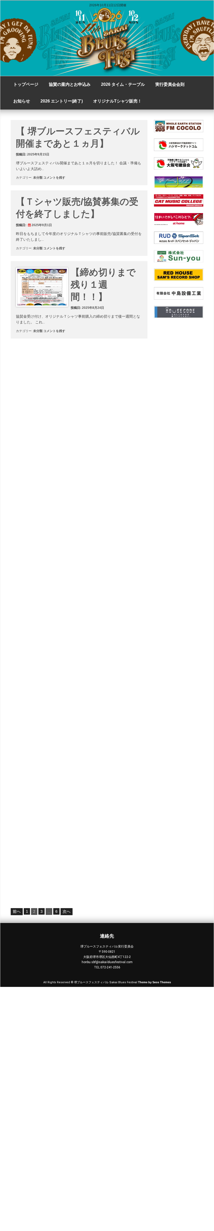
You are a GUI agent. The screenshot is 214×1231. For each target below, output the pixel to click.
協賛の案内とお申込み (70, 84)
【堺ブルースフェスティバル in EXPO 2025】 (104, 686)
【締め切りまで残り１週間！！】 (103, 284)
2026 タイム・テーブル (123, 84)
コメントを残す (54, 177)
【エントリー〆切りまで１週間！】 (103, 603)
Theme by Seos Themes (154, 982)
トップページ (25, 84)
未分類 (38, 177)
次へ (66, 911)
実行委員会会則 (170, 84)
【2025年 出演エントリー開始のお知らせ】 (105, 851)
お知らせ (21, 101)
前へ (17, 911)
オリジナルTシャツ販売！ (117, 101)
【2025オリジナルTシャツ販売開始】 (106, 768)
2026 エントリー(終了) (61, 101)
